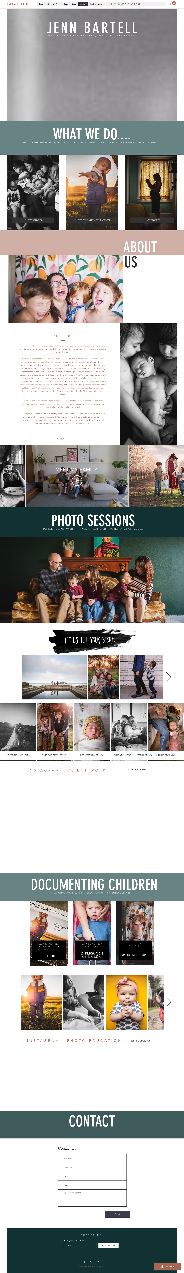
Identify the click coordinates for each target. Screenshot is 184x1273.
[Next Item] (168, 677)
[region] (49, 933)
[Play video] (77, 480)
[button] (54, 4)
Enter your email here (74, 1240)
